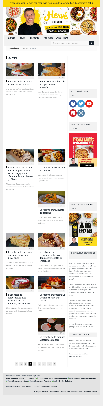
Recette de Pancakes (43, 381)
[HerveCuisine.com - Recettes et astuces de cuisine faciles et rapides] (51, 21)
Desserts (34, 38)
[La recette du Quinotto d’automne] (51, 198)
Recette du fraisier (66, 381)
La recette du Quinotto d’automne (51, 211)
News (65, 38)
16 (63, 77)
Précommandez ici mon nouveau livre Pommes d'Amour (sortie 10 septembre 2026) (51, 3)
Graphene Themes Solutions (28, 386)
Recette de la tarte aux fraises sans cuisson (20, 83)
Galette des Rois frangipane (85, 378)
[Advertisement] (35, 125)
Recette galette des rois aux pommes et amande (52, 84)
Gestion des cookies (49, 386)
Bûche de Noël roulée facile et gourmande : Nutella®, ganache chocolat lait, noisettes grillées (20, 173)
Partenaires (54, 392)
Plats (22, 38)
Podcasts (48, 38)
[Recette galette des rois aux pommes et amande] (51, 70)
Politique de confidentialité (71, 392)
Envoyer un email (75, 356)
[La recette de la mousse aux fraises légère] (51, 325)
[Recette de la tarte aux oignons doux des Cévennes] (20, 240)
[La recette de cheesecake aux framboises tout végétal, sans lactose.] (20, 283)
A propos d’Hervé (41, 392)
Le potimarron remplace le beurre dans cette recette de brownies (50, 256)
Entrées (11, 38)
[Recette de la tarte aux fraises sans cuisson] (20, 70)
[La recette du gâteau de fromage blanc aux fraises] (51, 283)
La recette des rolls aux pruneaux (52, 169)
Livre (58, 38)
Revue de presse (90, 392)
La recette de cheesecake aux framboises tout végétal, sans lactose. (20, 299)
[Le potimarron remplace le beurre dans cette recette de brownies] (51, 240)
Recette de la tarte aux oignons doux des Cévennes (20, 254)
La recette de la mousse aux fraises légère (52, 338)
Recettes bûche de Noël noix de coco (20, 378)
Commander (87, 165)
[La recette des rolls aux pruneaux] (51, 156)
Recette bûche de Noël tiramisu (54, 378)
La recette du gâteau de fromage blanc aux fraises (52, 297)
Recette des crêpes (20, 381)
